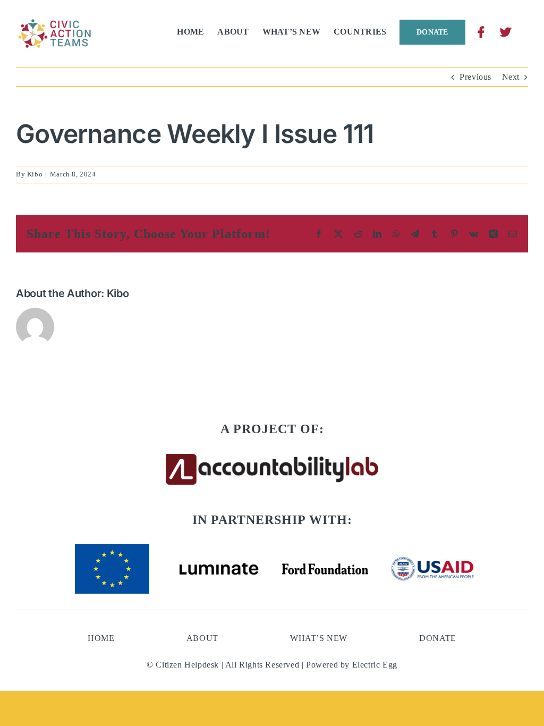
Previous (475, 76)
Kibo (34, 174)
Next (511, 76)
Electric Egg (374, 664)
